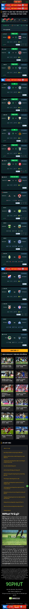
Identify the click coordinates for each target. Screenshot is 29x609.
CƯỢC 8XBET (18, 2)
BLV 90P (25, 25)
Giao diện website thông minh (10, 466)
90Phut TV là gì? (7, 448)
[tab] (3, 20)
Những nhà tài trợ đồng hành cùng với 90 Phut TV (14, 502)
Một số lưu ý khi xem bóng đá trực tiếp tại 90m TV (13, 506)
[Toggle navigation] (27, 2)
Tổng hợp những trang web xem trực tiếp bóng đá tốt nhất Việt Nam (14, 497)
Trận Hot (15, 25)
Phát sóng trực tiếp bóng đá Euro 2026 (11, 478)
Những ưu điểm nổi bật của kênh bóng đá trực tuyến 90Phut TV (14, 457)
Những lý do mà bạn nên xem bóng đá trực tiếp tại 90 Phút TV (14, 493)
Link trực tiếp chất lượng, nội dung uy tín (12, 470)
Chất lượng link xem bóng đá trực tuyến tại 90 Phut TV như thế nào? (14, 488)
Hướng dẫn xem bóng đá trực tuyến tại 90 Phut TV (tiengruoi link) (14, 483)
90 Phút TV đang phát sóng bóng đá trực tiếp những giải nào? (14, 474)
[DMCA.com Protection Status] (14, 598)
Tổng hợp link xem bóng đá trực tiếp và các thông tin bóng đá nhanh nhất (14, 461)
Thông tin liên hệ (7, 510)
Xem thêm (13, 350)
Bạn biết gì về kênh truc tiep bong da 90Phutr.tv (13, 452)
